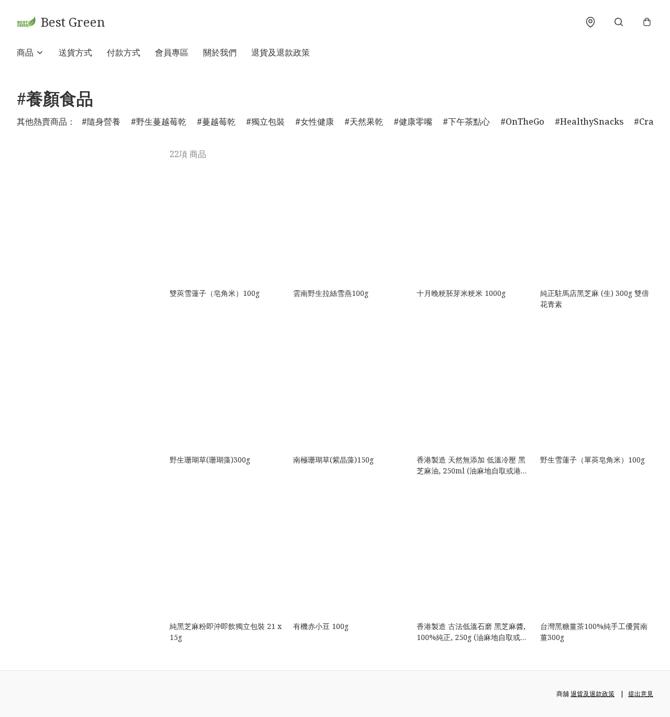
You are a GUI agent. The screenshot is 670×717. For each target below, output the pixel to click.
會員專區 (171, 52)
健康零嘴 (415, 121)
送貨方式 (75, 52)
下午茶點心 (469, 121)
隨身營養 (103, 121)
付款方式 (123, 52)
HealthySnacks (591, 121)
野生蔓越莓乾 (161, 121)
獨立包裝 (268, 121)
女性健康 (317, 121)
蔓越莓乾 (219, 121)
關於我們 (220, 52)
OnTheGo (525, 121)
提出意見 (640, 693)
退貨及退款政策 (280, 52)
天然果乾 (366, 121)
